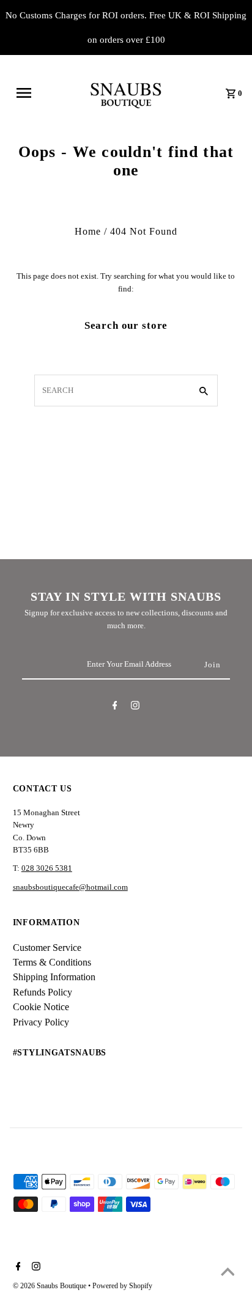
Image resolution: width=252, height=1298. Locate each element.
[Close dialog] (246, 605)
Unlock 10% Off (189, 701)
